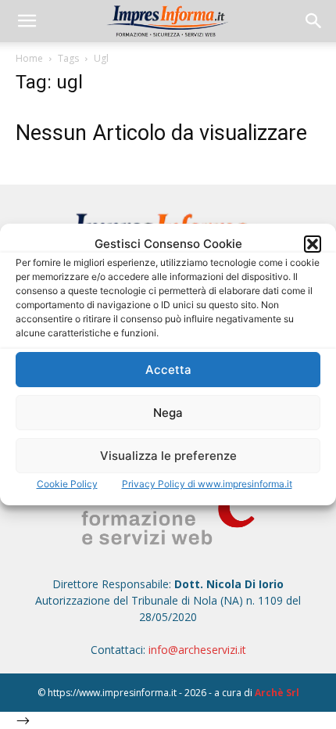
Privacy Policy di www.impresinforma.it (207, 484)
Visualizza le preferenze (168, 455)
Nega (168, 412)
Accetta (168, 369)
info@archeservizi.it (197, 649)
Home (29, 58)
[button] (312, 244)
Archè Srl (277, 692)
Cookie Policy (67, 484)
